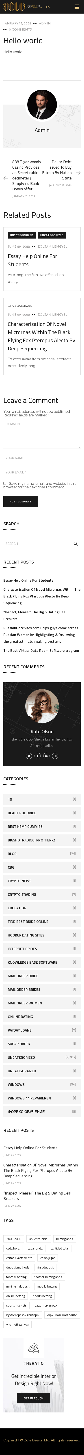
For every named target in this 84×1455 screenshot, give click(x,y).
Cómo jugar (47, 1257)
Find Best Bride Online (28, 921)
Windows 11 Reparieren (29, 1098)
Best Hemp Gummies (25, 826)
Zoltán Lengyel (52, 246)
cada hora (12, 1248)
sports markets (16, 1305)
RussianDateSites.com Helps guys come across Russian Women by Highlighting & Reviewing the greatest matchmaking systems (40, 634)
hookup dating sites (26, 935)
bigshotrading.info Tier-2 (31, 840)
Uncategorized (21, 235)
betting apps (64, 1238)
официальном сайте (62, 1314)
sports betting (42, 1295)
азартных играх (46, 1305)
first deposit (45, 1267)
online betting (15, 1295)
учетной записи (17, 1324)
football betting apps (48, 1276)
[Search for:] (42, 543)
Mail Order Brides (24, 989)
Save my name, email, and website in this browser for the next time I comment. (39, 485)
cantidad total (60, 1248)
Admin (45, 23)
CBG (11, 867)
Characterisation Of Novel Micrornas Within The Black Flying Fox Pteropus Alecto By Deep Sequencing (41, 336)
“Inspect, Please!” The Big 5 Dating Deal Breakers (37, 1196)
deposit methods (17, 1267)
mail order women (25, 1003)
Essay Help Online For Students (28, 580)
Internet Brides (22, 948)
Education (17, 908)
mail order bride (23, 976)
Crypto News (19, 881)
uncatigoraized (22, 1071)
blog (12, 853)
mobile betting (47, 1286)
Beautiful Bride (22, 813)
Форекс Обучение (26, 1111)
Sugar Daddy (19, 1043)
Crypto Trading (22, 894)
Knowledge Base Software (32, 962)
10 (10, 799)
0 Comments (20, 29)
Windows (16, 1084)
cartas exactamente (19, 1257)
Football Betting (16, 1276)
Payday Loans (20, 1030)
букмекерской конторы (22, 1314)
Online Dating (20, 1016)
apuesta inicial (38, 1238)
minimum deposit (17, 1286)
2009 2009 (13, 1238)
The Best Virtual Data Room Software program (41, 650)
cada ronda (35, 1248)
